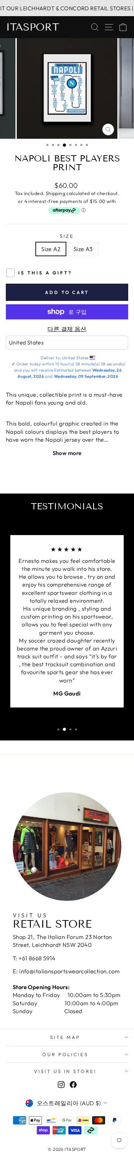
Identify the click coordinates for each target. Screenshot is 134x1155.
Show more (67, 452)
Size (67, 236)
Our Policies (65, 1054)
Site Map (65, 1037)
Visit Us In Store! (65, 1071)
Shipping (55, 193)
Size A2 (50, 248)
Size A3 (83, 248)
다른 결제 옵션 (66, 328)
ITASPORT (32, 27)
